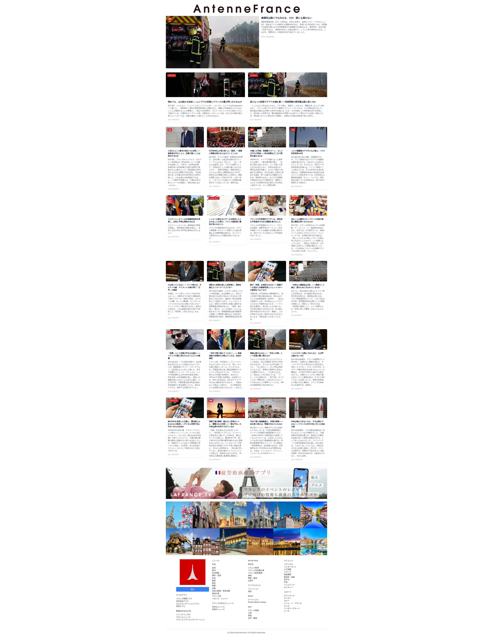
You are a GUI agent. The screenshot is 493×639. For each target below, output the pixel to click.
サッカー (287, 598)
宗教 (214, 588)
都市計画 (215, 593)
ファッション (253, 589)
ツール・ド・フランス (293, 603)
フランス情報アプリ (184, 598)
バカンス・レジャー (220, 598)
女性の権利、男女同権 (221, 591)
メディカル (288, 564)
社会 (214, 564)
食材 (250, 575)
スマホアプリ (181, 595)
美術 (250, 615)
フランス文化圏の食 (256, 570)
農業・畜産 (252, 578)
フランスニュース (183, 617)
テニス (286, 605)
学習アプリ (180, 606)
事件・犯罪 (216, 575)
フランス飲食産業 (255, 573)
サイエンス (288, 560)
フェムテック (289, 584)
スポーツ (287, 592)
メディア (287, 572)
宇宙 (286, 582)
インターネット (290, 566)
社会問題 (215, 573)
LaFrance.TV (185, 611)
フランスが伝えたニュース (223, 603)
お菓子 (250, 580)
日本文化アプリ (182, 601)
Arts (250, 606)
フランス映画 (253, 610)
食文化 (250, 564)
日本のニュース (218, 606)
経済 (214, 567)
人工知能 (287, 569)
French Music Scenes (257, 602)
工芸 (250, 613)
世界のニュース (218, 609)
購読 (192, 589)
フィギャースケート (292, 608)
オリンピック (289, 595)
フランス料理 (253, 567)
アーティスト (253, 599)
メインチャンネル (183, 614)
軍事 (214, 585)
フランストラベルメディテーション (190, 619)
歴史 (214, 583)
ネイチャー (288, 587)
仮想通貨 (287, 574)
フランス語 (216, 596)
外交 (214, 578)
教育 (214, 580)
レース (286, 611)
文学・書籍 (252, 618)
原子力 (286, 579)
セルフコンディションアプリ (188, 603)
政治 (214, 570)
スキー (286, 600)
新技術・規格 (289, 577)
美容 (250, 591)
